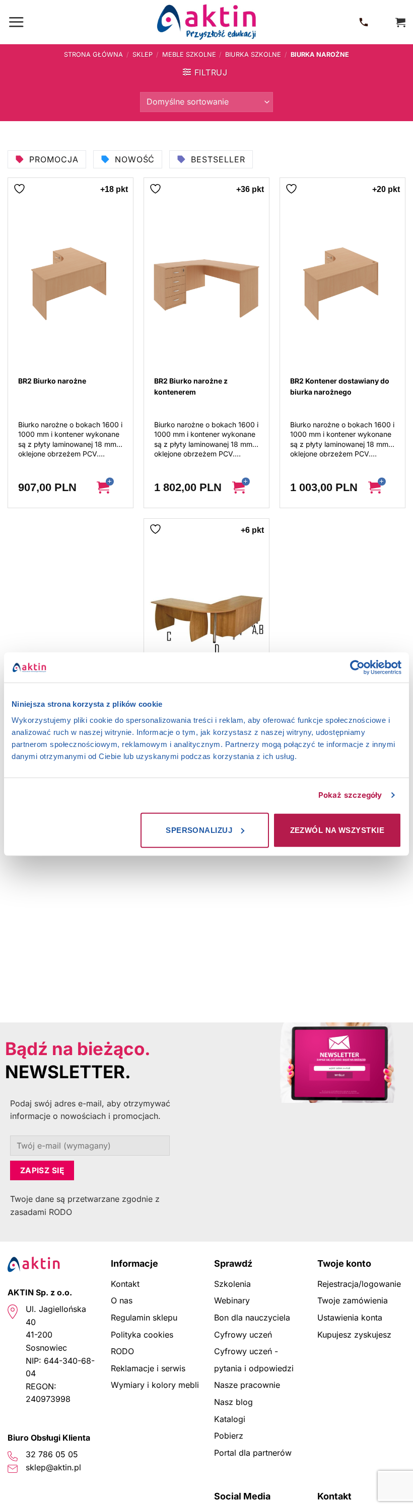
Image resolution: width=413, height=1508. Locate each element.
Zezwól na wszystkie (337, 829)
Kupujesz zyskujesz (354, 1335)
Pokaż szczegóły (350, 795)
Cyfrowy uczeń (243, 1335)
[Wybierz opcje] (110, 487)
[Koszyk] (400, 22)
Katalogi (229, 1419)
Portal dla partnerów (253, 1453)
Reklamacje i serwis (148, 1368)
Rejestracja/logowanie (359, 1284)
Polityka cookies (142, 1335)
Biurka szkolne (253, 54)
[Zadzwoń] (365, 22)
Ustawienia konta (349, 1317)
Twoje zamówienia (352, 1300)
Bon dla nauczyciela (252, 1317)
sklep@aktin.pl (53, 1467)
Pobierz (228, 1436)
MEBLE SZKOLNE (189, 54)
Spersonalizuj (199, 829)
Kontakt (125, 1284)
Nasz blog (233, 1402)
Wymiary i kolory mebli (155, 1385)
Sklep (142, 54)
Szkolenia (232, 1284)
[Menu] (16, 22)
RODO (122, 1351)
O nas (121, 1300)
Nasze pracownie (247, 1385)
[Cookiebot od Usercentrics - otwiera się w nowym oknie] (357, 667)
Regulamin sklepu (144, 1317)
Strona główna (93, 54)
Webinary (232, 1300)
